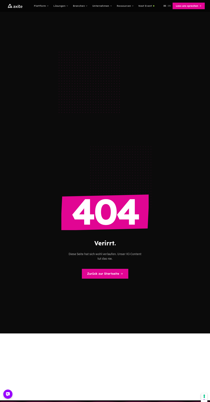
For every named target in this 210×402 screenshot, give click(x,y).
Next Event (145, 5)
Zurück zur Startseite (103, 274)
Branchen (79, 5)
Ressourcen (124, 5)
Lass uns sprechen (187, 5)
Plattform (40, 5)
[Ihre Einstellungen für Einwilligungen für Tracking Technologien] (204, 396)
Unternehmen (100, 5)
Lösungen (59, 5)
